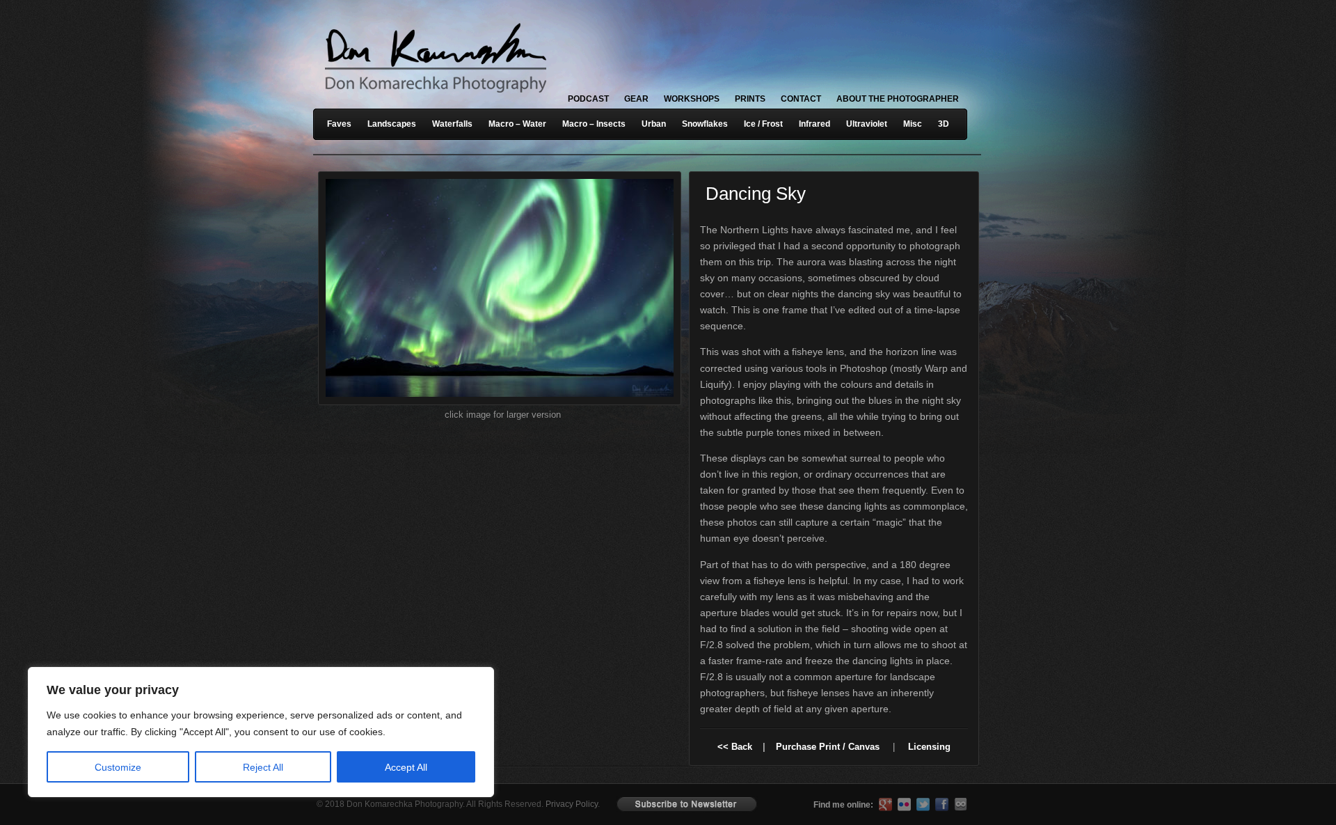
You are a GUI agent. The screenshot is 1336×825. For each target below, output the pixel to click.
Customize (118, 767)
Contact (801, 99)
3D (943, 124)
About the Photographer (897, 99)
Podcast (588, 99)
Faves (339, 124)
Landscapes (391, 124)
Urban (654, 124)
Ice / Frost (763, 124)
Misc (912, 124)
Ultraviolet (866, 124)
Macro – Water (517, 124)
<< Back (734, 746)
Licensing (929, 746)
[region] (181, 732)
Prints (750, 99)
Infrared (814, 124)
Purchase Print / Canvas (828, 746)
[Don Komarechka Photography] (435, 96)
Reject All (263, 767)
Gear (636, 99)
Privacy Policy (572, 804)
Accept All (406, 767)
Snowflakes (705, 124)
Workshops (691, 99)
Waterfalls (452, 124)
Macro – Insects (594, 124)
